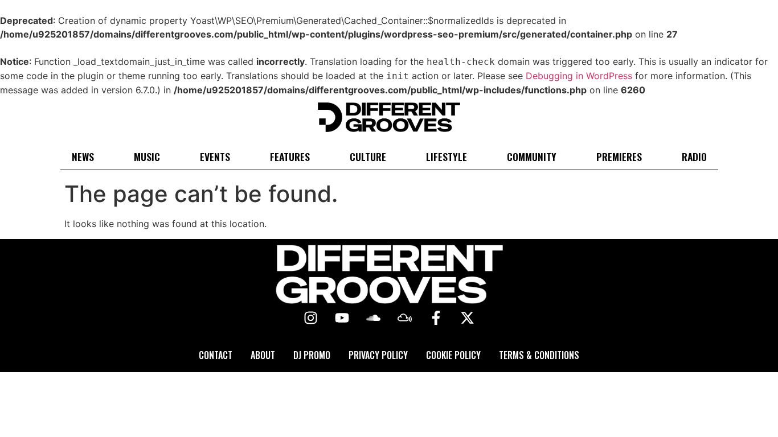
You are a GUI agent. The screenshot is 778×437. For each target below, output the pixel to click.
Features (290, 156)
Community (531, 156)
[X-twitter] (467, 318)
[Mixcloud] (405, 318)
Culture (368, 156)
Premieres (619, 156)
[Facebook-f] (436, 318)
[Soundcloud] (373, 318)
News (83, 156)
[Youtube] (342, 318)
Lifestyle (446, 156)
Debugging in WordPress (579, 75)
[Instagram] (311, 318)
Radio (694, 156)
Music (147, 156)
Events (215, 156)
